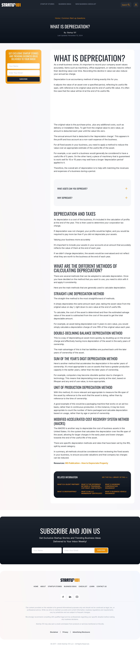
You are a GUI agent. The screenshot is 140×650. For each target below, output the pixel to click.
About (43, 586)
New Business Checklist (85, 4)
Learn (91, 586)
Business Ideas (65, 4)
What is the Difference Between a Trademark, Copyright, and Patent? (91, 486)
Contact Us (102, 586)
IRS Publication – (73, 463)
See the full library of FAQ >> (114, 477)
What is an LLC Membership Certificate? (91, 492)
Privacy (65, 632)
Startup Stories (47, 4)
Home (36, 586)
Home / (58, 18)
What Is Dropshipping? (67, 491)
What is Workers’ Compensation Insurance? (112, 486)
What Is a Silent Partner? (68, 484)
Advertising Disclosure (81, 632)
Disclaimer (54, 632)
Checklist (83, 586)
